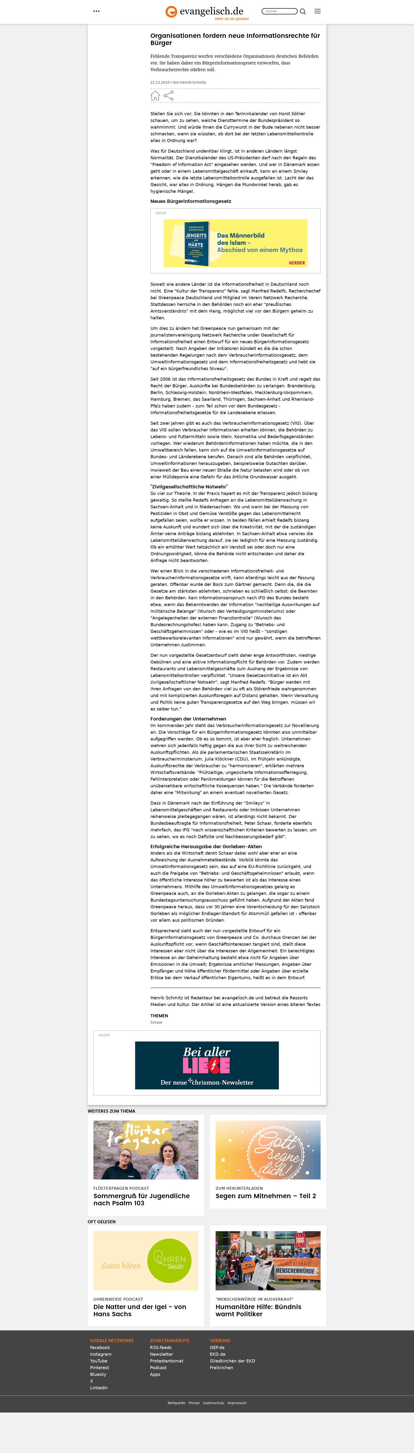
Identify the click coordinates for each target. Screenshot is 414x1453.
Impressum (237, 1403)
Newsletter (161, 1354)
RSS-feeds (161, 1347)
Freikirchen (221, 1367)
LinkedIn (99, 1387)
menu (96, 11)
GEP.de (217, 1347)
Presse (194, 1403)
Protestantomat (166, 1360)
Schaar (156, 1022)
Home (155, 95)
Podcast (158, 1367)
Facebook (100, 1347)
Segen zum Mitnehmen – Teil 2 (266, 1196)
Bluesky (98, 1374)
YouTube (98, 1360)
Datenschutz (213, 1403)
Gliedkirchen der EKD (232, 1360)
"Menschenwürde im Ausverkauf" (255, 1299)
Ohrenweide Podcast (118, 1299)
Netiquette (176, 1403)
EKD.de (217, 1354)
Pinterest (99, 1367)
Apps (155, 1374)
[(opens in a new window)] (235, 243)
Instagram (101, 1354)
